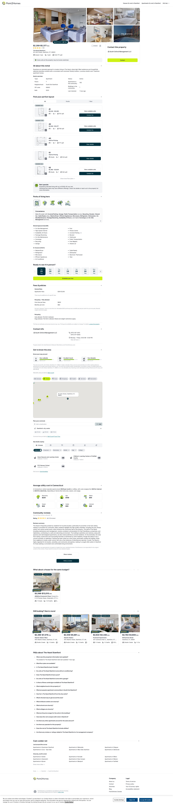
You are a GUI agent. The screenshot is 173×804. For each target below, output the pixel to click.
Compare (95, 45)
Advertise (112, 786)
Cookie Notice (69, 802)
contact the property (94, 324)
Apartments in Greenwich (40, 759)
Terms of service (131, 781)
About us (111, 781)
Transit (47, 378)
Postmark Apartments (100, 637)
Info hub (165, 3)
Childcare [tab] (37, 450)
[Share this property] (100, 45)
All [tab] (45, 101)
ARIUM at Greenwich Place (47, 596)
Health (74, 378)
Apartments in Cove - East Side (42, 749)
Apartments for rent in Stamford (151, 3)
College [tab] (81, 450)
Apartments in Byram (39, 761)
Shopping (64, 378)
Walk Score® (51, 372)
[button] (47, 397)
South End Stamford (53, 771)
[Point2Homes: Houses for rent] (11, 3)
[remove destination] (100, 428)
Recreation (93, 378)
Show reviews (68, 554)
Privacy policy (130, 784)
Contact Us (90, 115)
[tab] (37, 203)
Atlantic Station (68, 637)
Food (55, 378)
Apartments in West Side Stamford (79, 749)
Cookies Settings (119, 799)
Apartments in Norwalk (75, 756)
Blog (110, 789)
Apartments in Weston (111, 759)
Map (65, 42)
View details (90, 144)
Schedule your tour (67, 278)
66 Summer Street (127, 637)
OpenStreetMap (44, 471)
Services (83, 378)
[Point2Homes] (41, 778)
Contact (122, 60)
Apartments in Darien (39, 756)
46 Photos (58, 42)
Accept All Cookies (145, 799)
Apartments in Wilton (111, 756)
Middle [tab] (66, 450)
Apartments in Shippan (111, 747)
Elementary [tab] (57, 450)
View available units (90, 111)
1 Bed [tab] (90, 101)
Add (100, 424)
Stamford (43, 771)
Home (34, 771)
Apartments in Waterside (76, 747)
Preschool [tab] (47, 450)
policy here (61, 792)
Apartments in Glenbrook (112, 749)
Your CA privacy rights (132, 786)
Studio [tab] (68, 101)
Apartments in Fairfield (111, 761)
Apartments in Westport (76, 761)
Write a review (68, 561)
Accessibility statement (132, 789)
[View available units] (41, 112)
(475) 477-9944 (75, 334)
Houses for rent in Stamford (131, 3)
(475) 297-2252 (75, 332)
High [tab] (74, 450)
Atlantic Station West (41, 637)
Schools (38, 378)
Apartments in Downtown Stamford (43, 747)
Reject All (132, 799)
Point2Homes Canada (115, 791)
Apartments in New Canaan (77, 759)
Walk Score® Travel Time (53, 436)
